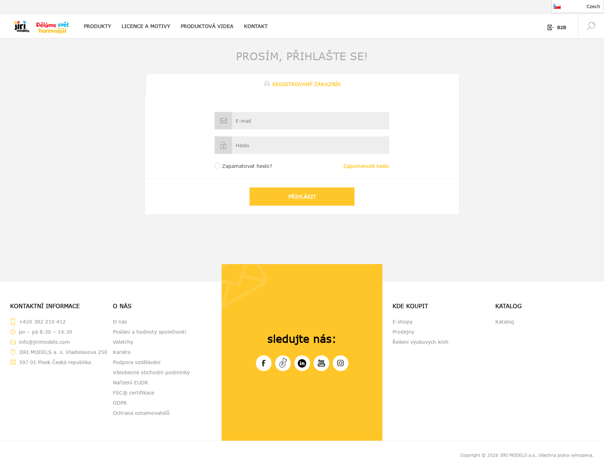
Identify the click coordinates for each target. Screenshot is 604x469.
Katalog (504, 322)
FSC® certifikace (133, 393)
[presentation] (303, 84)
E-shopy (402, 322)
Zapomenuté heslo (366, 166)
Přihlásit (302, 196)
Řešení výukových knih (420, 342)
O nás (120, 322)
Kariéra (121, 352)
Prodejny (403, 332)
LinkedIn (302, 363)
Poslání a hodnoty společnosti (149, 332)
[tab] (302, 84)
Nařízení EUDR (130, 382)
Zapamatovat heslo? (247, 166)
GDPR (120, 403)
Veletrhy (123, 342)
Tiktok (283, 363)
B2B (561, 27)
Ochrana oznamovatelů (141, 413)
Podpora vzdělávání (136, 362)
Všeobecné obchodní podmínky (151, 372)
